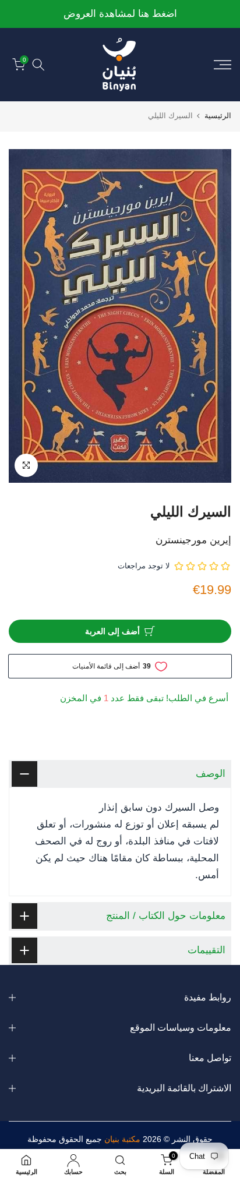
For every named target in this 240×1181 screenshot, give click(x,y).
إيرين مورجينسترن (193, 540)
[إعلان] (120, 14)
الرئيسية (217, 115)
